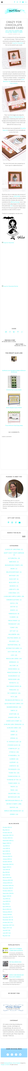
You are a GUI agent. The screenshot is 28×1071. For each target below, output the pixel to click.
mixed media (12, 669)
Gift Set (13, 631)
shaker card (18, 30)
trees (12, 790)
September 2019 (7, 864)
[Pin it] (18, 331)
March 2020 (6, 853)
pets (12, 696)
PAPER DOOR (12, 679)
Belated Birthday (12, 572)
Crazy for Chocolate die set (16, 117)
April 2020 (5, 851)
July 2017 (5, 930)
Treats (12, 786)
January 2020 (6, 859)
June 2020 (5, 848)
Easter (12, 606)
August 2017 (6, 927)
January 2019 (6, 883)
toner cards (12, 783)
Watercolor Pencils (12, 800)
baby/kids (12, 562)
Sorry (13, 735)
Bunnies (13, 586)
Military (13, 665)
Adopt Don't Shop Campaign (14, 553)
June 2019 (5, 869)
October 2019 (6, 861)
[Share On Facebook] (10, 331)
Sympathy (12, 766)
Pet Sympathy (12, 693)
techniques (12, 769)
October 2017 (6, 922)
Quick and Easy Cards (12, 703)
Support (13, 762)
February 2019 (6, 880)
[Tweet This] (6, 331)
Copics (12, 603)
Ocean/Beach (12, 676)
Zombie (12, 814)
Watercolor (12, 797)
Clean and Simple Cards (12, 596)
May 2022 (5, 830)
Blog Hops (13, 582)
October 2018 (6, 890)
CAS (11, 206)
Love (12, 655)
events (12, 610)
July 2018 (5, 898)
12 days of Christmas (12, 549)
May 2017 (5, 935)
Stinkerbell (12, 755)
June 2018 (5, 901)
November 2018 (7, 888)
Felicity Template (16, 1063)
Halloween (12, 634)
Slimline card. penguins (13, 724)
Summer (12, 759)
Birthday (12, 575)
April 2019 (5, 875)
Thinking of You (13, 780)
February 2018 (6, 912)
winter (12, 807)
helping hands (12, 638)
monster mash (12, 672)
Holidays (12, 641)
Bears (13, 568)
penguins (12, 690)
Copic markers (14, 83)
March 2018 (6, 909)
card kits (12, 589)
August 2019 (6, 867)
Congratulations (12, 600)
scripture (13, 714)
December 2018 (7, 885)
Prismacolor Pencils (12, 700)
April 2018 (5, 906)
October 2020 (6, 838)
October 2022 (6, 827)
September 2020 (7, 840)
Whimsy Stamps (18, 32)
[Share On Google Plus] (14, 331)
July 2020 (5, 846)
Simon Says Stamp (12, 721)
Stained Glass (13, 745)
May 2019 (5, 872)
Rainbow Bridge (12, 707)
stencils (12, 752)
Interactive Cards (12, 648)
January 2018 (6, 914)
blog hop (12, 579)
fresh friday (12, 620)
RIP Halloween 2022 (15, 962)
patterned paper (13, 686)
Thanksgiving (13, 776)
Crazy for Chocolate (17, 43)
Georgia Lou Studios (5, 1064)
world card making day (12, 811)
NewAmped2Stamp (8, 1063)
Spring (12, 738)
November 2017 (7, 919)
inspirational (13, 645)
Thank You (12, 773)
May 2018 (5, 904)
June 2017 (5, 933)
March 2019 (6, 877)
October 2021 (6, 832)
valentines (9, 32)
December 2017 (7, 917)
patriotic (12, 683)
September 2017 (7, 925)
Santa (13, 710)
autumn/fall (12, 558)
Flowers (13, 617)
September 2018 (7, 893)
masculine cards (12, 658)
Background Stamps (12, 565)
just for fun (9, 30)
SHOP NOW (17, 196)
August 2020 (6, 843)
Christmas (12, 593)
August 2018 (6, 896)
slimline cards (12, 728)
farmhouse (13, 613)
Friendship (12, 624)
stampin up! (12, 748)
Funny (12, 627)
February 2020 (6, 856)
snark (13, 731)
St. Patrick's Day (13, 741)
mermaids (12, 662)
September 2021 (7, 835)
